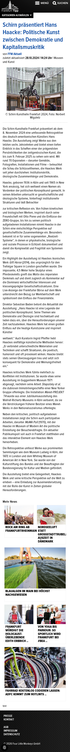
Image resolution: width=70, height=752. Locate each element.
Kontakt (9, 719)
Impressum (10, 730)
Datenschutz (12, 734)
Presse (8, 716)
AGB (6, 727)
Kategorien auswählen (15, 15)
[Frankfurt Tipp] (10, 12)
